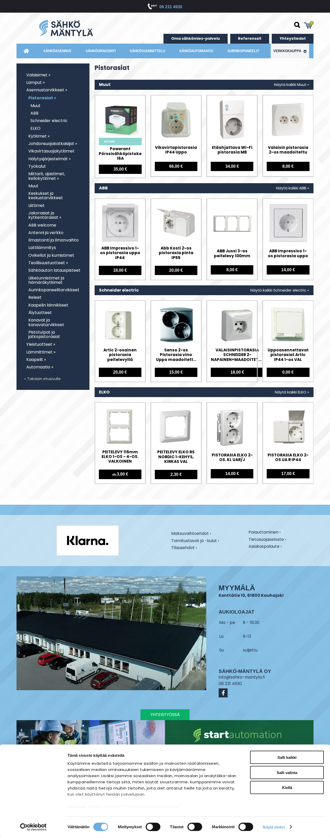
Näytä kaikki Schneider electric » (279, 290)
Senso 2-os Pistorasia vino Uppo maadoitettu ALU (176, 355)
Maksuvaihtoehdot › (191, 533)
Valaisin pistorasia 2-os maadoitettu (288, 150)
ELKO (35, 128)
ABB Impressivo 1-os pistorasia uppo (288, 253)
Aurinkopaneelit (243, 51)
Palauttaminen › (264, 532)
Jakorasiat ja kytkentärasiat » (44, 215)
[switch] (153, 827)
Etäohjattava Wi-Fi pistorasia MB (232, 150)
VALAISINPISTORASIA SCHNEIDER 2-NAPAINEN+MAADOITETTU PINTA (237, 355)
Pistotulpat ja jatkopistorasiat (44, 334)
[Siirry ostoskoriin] (308, 25)
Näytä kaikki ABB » (292, 188)
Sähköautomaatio (196, 51)
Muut (35, 106)
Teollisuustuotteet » (48, 263)
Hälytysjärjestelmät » (49, 159)
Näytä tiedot (274, 827)
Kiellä (287, 787)
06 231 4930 (170, 7)
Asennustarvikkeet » (46, 90)
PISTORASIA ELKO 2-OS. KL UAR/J (232, 457)
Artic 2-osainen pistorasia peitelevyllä (120, 355)
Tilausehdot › (184, 547)
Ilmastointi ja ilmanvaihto (53, 240)
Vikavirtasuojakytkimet (51, 151)
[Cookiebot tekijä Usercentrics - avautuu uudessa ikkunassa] (33, 827)
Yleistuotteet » (40, 344)
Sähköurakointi (101, 51)
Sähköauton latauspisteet (54, 270)
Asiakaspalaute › (265, 546)
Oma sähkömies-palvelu (195, 38)
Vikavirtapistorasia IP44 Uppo (176, 150)
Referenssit (249, 38)
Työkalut (37, 166)
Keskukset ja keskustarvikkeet (45, 195)
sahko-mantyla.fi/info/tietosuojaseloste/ (134, 806)
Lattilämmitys (42, 248)
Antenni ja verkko (45, 233)
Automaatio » (39, 367)
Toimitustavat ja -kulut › (195, 541)
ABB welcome (42, 225)
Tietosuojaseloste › (267, 539)
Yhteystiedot (292, 38)
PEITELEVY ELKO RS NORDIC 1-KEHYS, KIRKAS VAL (176, 457)
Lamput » (35, 82)
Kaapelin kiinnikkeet (48, 305)
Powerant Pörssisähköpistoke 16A (120, 154)
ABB (34, 113)
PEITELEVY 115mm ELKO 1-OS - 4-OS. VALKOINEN (120, 457)
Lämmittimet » (40, 352)
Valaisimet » (38, 75)
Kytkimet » (39, 136)
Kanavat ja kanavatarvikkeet (46, 322)
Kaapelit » (36, 360)
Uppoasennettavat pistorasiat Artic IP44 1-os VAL (288, 355)
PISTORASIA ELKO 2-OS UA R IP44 (288, 457)
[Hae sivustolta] (297, 25)
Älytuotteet (40, 313)
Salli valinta (287, 772)
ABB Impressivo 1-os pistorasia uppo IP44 (120, 253)
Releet (35, 297)
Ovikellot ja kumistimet (51, 255)
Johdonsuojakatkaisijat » (52, 144)
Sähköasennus (57, 51)
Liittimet (36, 205)
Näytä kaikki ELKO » (292, 392)
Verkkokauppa (287, 51)
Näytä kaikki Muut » (291, 84)
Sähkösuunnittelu (147, 51)
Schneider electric (49, 121)
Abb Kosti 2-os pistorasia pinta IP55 (176, 253)
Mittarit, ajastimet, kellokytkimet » (46, 176)
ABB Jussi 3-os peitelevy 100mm (232, 253)
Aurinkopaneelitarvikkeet (53, 290)
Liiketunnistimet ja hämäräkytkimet (46, 280)
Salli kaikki (286, 757)
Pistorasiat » (42, 98)
